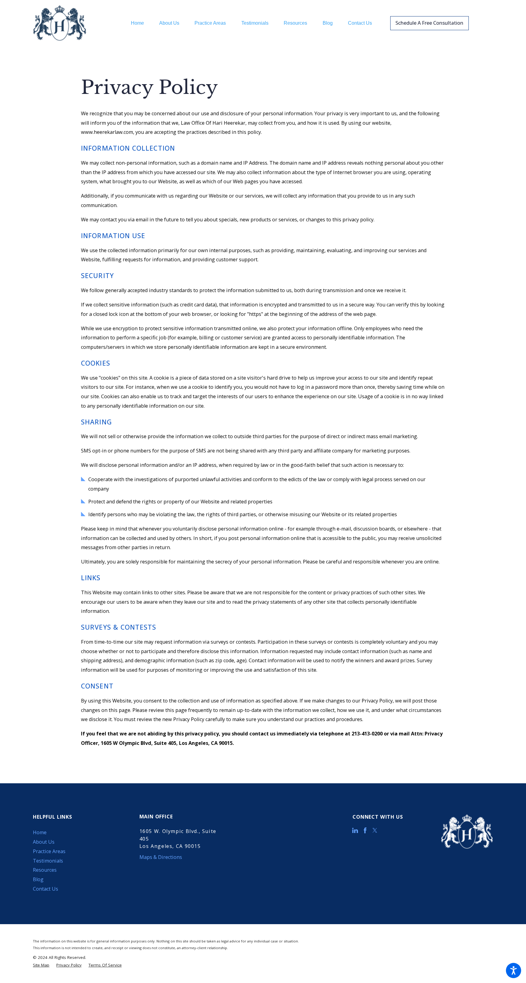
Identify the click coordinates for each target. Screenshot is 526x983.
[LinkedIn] (355, 830)
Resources (45, 870)
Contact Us (45, 888)
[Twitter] (375, 830)
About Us (43, 841)
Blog (38, 879)
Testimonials (48, 860)
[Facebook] (365, 830)
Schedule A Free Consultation (429, 23)
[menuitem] (141, 23)
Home (40, 832)
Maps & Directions (160, 857)
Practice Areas (49, 851)
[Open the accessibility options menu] (513, 970)
